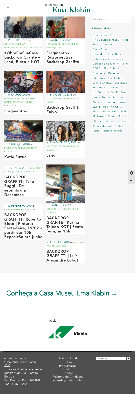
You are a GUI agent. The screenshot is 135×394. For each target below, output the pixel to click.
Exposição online (22, 102)
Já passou (29, 210)
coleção (118, 59)
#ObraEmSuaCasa (13, 48)
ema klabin (115, 78)
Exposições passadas (24, 172)
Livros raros (100, 107)
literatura (110, 102)
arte (112, 35)
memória (116, 107)
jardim (112, 97)
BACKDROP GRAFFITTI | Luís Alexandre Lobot (62, 256)
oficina (97, 121)
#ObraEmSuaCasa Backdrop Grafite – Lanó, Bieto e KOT (22, 57)
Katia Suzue (15, 157)
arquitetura (100, 35)
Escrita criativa (102, 83)
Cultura (114, 68)
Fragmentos (15, 111)
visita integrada (112, 131)
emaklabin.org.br (15, 358)
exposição (121, 83)
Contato (67, 369)
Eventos (68, 373)
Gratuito (71, 99)
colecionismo (101, 59)
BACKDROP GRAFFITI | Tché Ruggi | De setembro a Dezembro (19, 186)
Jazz (121, 97)
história (98, 92)
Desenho (113, 73)
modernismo (110, 112)
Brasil (96, 45)
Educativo (99, 78)
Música (122, 116)
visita (96, 131)
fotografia (99, 88)
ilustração (99, 97)
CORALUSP (100, 68)
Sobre (68, 362)
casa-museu (100, 49)
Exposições (10, 106)
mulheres (98, 116)
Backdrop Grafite (33, 48)
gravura (114, 88)
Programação (68, 365)
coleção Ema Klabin (105, 64)
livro (122, 102)
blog (58, 48)
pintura (109, 121)
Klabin (97, 102)
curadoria (99, 73)
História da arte (116, 92)
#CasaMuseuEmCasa (14, 44)
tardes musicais (102, 126)
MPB (124, 112)
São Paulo (123, 121)
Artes (125, 40)
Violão (119, 126)
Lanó (50, 156)
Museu (111, 116)
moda (96, 112)
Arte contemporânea (106, 40)
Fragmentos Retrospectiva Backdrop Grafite (62, 57)
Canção (107, 45)
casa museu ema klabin (107, 54)
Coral (124, 64)
